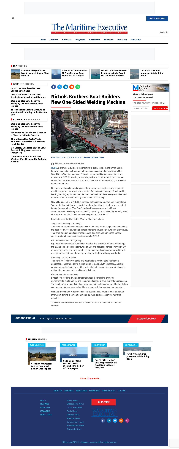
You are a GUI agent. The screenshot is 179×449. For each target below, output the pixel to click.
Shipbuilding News (75, 404)
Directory (122, 39)
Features (54, 39)
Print (41, 318)
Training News (73, 418)
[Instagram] (127, 420)
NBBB (54, 168)
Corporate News (74, 429)
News (43, 400)
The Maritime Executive (93, 158)
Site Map (121, 391)
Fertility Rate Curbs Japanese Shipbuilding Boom (152, 73)
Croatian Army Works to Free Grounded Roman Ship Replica (35, 73)
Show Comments (89, 378)
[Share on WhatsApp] (77, 86)
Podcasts (67, 39)
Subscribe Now (160, 108)
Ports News (72, 411)
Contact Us (94, 391)
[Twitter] (115, 420)
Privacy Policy (108, 391)
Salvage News (73, 415)
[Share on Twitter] (59, 86)
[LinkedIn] (109, 420)
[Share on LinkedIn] (65, 86)
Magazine (80, 39)
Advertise (108, 39)
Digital (49, 318)
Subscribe (136, 39)
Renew (68, 318)
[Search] (13, 18)
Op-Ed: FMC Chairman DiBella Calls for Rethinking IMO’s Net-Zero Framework (28, 150)
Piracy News (72, 400)
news (43, 39)
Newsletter (94, 39)
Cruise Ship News (74, 407)
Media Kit (163, 32)
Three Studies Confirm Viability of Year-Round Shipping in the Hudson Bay (29, 112)
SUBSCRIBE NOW (157, 18)
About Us (58, 391)
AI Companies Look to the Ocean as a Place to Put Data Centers (28, 133)
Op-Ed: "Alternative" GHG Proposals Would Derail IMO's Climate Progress (114, 73)
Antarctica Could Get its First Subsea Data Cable (25, 89)
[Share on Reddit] (71, 86)
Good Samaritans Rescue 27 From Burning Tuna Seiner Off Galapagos (74, 73)
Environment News (75, 425)
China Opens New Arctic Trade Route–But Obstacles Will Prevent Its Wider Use (28, 141)
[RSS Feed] (121, 420)
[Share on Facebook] (53, 86)
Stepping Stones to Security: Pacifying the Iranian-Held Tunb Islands (27, 103)
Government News (75, 422)
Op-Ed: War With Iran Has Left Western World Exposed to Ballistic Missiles (28, 159)
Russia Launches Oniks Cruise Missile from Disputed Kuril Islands (28, 95)
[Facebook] (103, 420)
